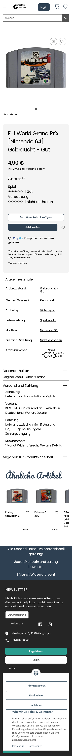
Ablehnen (36, 705)
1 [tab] (36, 109)
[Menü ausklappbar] (4, 5)
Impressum (18, 746)
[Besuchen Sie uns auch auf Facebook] (40, 624)
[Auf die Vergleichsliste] (53, 41)
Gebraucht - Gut (49, 289)
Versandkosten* (35, 169)
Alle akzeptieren (37, 685)
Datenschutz (35, 746)
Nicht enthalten (51, 340)
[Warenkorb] (57, 7)
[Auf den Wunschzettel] (62, 41)
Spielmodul (48, 320)
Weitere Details (36, 413)
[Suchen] (65, 18)
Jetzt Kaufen (32, 227)
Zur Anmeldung (17, 615)
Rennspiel (47, 300)
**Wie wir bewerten (17, 263)
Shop (12, 668)
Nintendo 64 (49, 330)
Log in (44, 7)
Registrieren (36, 651)
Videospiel (47, 310)
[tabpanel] (36, 68)
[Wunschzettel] (65, 7)
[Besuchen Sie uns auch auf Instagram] (49, 624)
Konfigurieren (36, 695)
